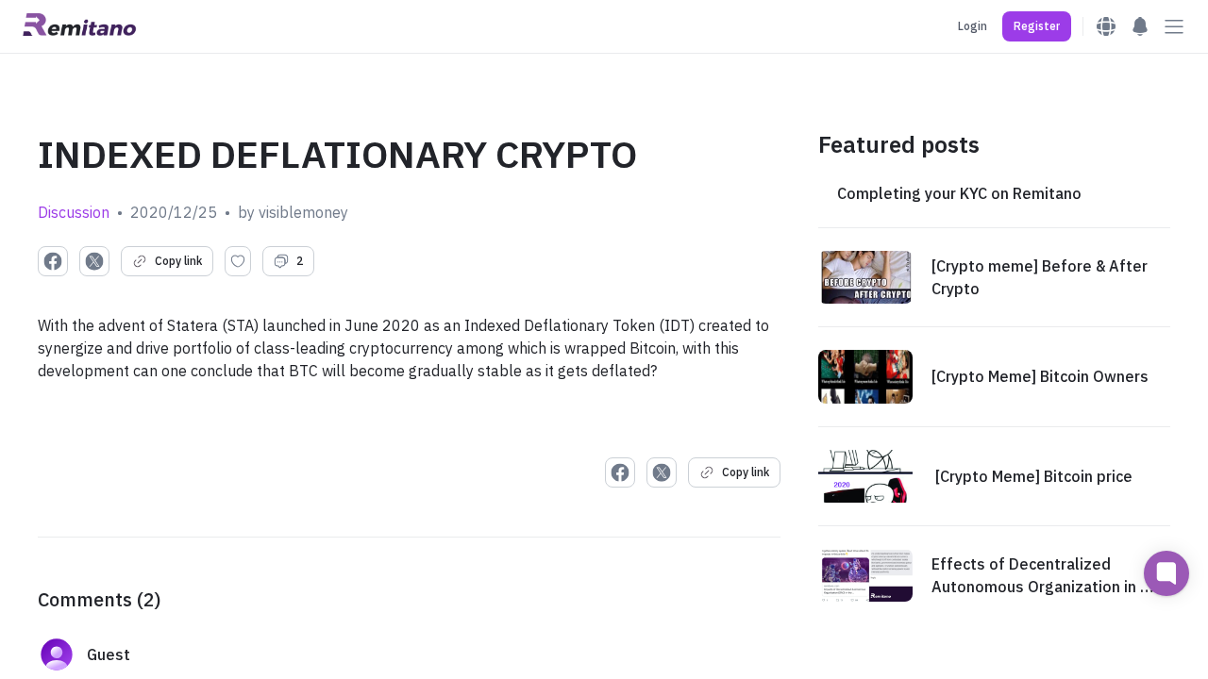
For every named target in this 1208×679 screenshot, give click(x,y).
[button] (1036, 26)
